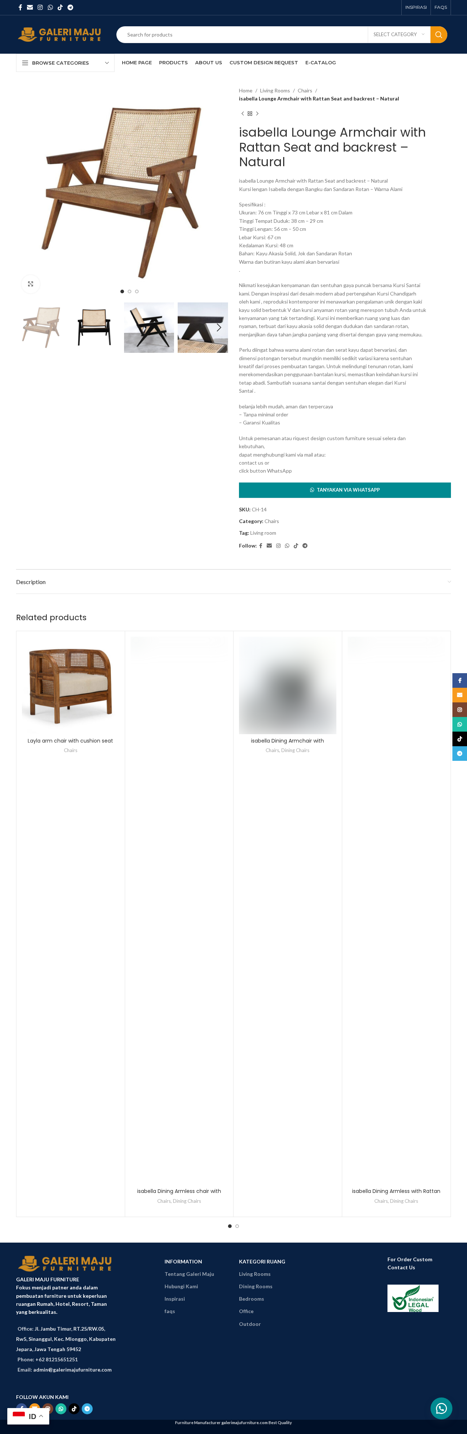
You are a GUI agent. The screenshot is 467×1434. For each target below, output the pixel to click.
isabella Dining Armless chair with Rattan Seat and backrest (179, 1194)
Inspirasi (175, 1299)
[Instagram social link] (40, 7)
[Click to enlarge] (31, 284)
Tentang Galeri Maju (189, 1274)
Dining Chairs (187, 1201)
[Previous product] (242, 114)
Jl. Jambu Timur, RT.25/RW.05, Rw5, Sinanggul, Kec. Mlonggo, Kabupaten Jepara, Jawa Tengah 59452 (66, 1339)
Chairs (305, 90)
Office (246, 1311)
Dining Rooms (256, 1286)
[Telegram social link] (70, 7)
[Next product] (257, 114)
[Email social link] (29, 7)
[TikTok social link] (60, 7)
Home (245, 90)
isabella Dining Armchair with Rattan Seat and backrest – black (287, 744)
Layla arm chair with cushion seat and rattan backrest (70, 744)
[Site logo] (60, 34)
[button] (345, 490)
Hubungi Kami (181, 1286)
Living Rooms (275, 90)
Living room (263, 533)
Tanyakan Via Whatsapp (348, 490)
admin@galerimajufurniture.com (72, 1369)
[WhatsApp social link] (50, 7)
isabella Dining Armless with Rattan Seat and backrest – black (396, 1194)
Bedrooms (251, 1299)
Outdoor (250, 1324)
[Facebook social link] (20, 7)
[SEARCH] (439, 34)
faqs (170, 1311)
